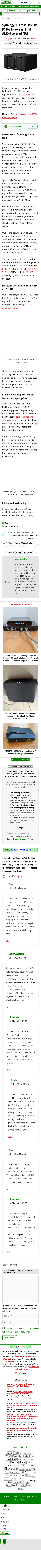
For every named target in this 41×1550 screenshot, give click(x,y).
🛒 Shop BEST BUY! (29, 11)
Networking (11, 1468)
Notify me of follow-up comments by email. (21, 1328)
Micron (28, 1463)
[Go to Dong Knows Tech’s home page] (5, 1506)
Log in (20, 9)
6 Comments (33, 39)
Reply (7, 940)
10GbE (19, 1453)
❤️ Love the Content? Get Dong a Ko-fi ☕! (20, 850)
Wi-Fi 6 (16, 1485)
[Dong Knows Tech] (6, 2)
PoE (7, 1472)
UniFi (22, 1482)
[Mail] (9, 43)
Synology (19, 526)
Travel (34, 1479)
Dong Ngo (9, 39)
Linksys (32, 1459)
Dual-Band (11, 1459)
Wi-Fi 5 (9, 1485)
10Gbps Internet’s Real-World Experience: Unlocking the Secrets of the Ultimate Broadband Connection (20, 716)
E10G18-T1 (28, 272)
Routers (25, 1472)
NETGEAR (29, 1465)
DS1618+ (26, 94)
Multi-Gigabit (13, 1465)
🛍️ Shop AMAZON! (12, 11)
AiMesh (8, 1455)
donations (34, 1366)
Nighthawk (21, 1469)
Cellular (33, 1456)
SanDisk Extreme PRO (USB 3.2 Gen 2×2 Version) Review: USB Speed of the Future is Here (22, 535)
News (8, 18)
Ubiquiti (16, 1482)
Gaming (26, 1459)
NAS (6, 526)
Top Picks (21, 1478)
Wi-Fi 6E (23, 1485)
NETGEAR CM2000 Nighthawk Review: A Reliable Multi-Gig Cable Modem (20, 752)
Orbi (34, 1469)
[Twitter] (16, 43)
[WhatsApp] (27, 43)
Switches (7, 1479)
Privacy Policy (20, 1500)
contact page (20, 839)
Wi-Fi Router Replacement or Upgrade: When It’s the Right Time (20, 1385)
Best (20, 1456)
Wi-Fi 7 (30, 1485)
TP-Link (28, 1478)
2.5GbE (11, 1452)
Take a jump (17, 876)
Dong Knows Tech (15, 1496)
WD (27, 1482)
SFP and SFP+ (17, 1476)
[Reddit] (31, 43)
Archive (9, 582)
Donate (6, 1533)
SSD (23, 1475)
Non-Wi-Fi (28, 1469)
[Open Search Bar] (39, 2)
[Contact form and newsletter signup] (5, 1529)
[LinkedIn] (23, 43)
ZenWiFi (20, 1488)
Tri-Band (8, 1481)
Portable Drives (14, 1472)
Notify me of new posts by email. (17, 1332)
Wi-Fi (33, 1481)
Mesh (22, 1462)
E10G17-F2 (7, 269)
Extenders (20, 1459)
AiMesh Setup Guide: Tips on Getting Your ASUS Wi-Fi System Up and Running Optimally (22, 1405)
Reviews (4, 1509)
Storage (12, 526)
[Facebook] (13, 43)
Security (9, 1475)
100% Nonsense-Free (30, 6)
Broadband (26, 1456)
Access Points (28, 1453)
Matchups (14, 1462)
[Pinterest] (20, 43)
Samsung (33, 1472)
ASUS (15, 1455)
